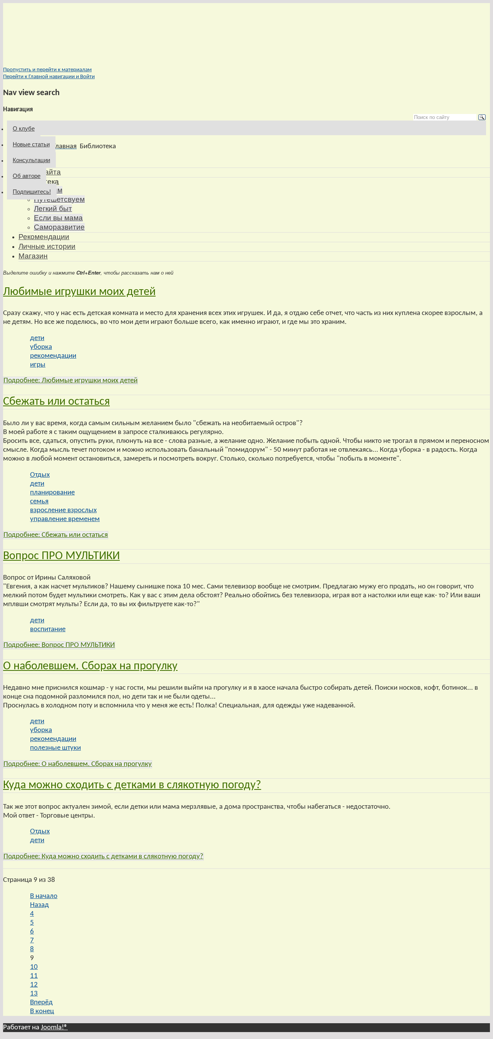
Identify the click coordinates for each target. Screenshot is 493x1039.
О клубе (24, 128)
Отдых (40, 475)
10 (34, 967)
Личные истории (46, 246)
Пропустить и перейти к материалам (47, 70)
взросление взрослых (63, 510)
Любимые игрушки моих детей (79, 292)
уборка (41, 347)
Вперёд (41, 1002)
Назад (39, 905)
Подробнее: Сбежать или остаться (55, 535)
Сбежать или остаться (56, 401)
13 (34, 993)
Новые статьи (31, 144)
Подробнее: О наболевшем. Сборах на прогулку (77, 764)
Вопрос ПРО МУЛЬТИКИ (61, 556)
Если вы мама (58, 218)
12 (34, 985)
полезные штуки (55, 748)
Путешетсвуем (59, 199)
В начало (43, 896)
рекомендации (53, 356)
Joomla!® (54, 1027)
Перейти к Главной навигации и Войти (49, 77)
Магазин (33, 256)
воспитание (47, 629)
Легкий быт (53, 208)
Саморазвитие (59, 227)
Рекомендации (43, 237)
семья (39, 501)
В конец (42, 1011)
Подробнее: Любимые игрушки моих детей (70, 380)
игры (37, 365)
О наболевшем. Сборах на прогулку (90, 666)
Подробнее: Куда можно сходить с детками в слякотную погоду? (103, 856)
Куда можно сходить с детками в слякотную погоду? (132, 785)
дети (37, 338)
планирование (52, 492)
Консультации (31, 160)
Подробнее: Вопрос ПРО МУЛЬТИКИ (59, 645)
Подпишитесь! (32, 191)
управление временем (65, 519)
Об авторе (26, 176)
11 (34, 976)
